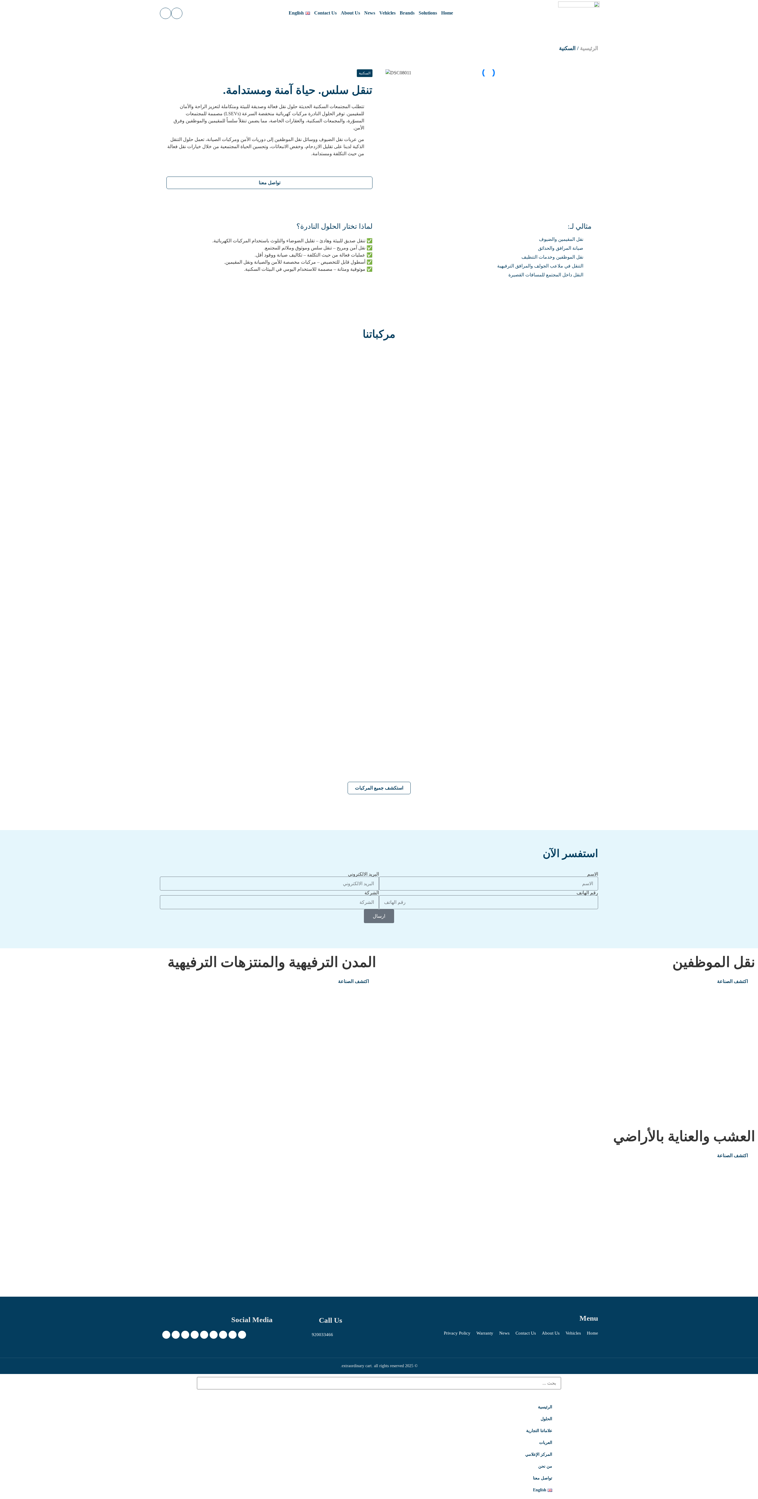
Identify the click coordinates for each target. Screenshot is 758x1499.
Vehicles (387, 12)
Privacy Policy (457, 1333)
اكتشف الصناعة (732, 981)
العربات (545, 1442)
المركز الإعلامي (538, 1454)
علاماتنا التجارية (539, 1430)
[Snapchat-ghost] (214, 1335)
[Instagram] (223, 1335)
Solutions (428, 12)
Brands (407, 12)
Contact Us (325, 12)
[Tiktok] (176, 1335)
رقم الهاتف (587, 893)
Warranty (484, 1333)
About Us (350, 12)
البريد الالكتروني (363, 874)
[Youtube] (195, 1335)
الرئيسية (589, 48)
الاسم (592, 874)
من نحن (545, 1466)
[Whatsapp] (166, 1335)
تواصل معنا (542, 1478)
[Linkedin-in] (185, 1335)
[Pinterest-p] (204, 1335)
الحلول (546, 1419)
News (369, 12)
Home (447, 12)
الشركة (371, 893)
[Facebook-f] (233, 1335)
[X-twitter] (242, 1335)
